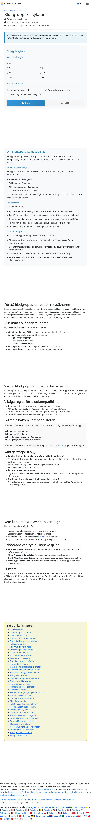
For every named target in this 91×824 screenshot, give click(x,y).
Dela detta (45, 25)
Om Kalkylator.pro (8, 799)
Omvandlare (68, 799)
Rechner (27, 816)
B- (43, 68)
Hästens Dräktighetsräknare (23, 707)
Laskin (3, 816)
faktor (63, 445)
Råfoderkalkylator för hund (22, 712)
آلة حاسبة (57, 816)
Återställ (65, 103)
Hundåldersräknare (19, 664)
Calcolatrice (46, 807)
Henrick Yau (22, 19)
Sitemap (57, 799)
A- (43, 63)
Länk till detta (29, 25)
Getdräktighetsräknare (20, 632)
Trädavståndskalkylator (20, 655)
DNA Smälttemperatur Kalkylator (25, 678)
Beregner (32, 807)
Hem (6, 10)
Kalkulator (39, 813)
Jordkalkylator (16, 629)
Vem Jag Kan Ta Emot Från (59, 90)
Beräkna (26, 103)
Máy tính (14, 816)
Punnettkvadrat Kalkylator (22, 729)
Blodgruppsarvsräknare (21, 724)
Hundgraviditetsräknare (21, 732)
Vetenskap (13, 10)
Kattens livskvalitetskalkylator (23, 715)
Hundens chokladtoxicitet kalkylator (26, 669)
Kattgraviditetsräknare (20, 675)
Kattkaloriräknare (18, 644)
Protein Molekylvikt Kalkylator (23, 721)
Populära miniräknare (42, 799)
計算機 (84, 816)
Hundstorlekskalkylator (20, 695)
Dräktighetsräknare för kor (22, 698)
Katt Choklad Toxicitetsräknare (24, 704)
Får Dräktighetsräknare (20, 647)
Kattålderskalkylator (19, 709)
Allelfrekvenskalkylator (20, 658)
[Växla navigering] (87, 3)
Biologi (21, 10)
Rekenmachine (42, 816)
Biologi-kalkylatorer (44, 789)
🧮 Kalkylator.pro (11, 3)
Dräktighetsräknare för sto (22, 661)
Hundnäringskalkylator (20, 684)
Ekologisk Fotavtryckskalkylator (24, 641)
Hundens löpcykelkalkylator (22, 687)
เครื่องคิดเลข (71, 816)
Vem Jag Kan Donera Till (19, 90)
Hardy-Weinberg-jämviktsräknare (25, 672)
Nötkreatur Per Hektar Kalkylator (25, 727)
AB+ (11, 72)
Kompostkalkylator (18, 735)
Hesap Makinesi (22, 813)
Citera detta (11, 25)
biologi (43, 536)
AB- (43, 72)
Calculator (6, 810)
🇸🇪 (78, 4)
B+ (10, 68)
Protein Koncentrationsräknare (24, 718)
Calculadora (61, 807)
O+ (10, 77)
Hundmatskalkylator (19, 689)
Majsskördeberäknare (20, 701)
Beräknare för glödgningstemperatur (27, 692)
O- (43, 77)
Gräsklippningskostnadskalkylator (25, 667)
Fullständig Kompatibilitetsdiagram (25, 94)
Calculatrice (5, 813)
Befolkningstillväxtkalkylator (22, 649)
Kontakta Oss (24, 799)
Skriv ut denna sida (15, 22)
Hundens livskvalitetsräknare (23, 638)
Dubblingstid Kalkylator (20, 681)
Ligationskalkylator (18, 635)
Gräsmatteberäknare (19, 652)
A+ (10, 63)
